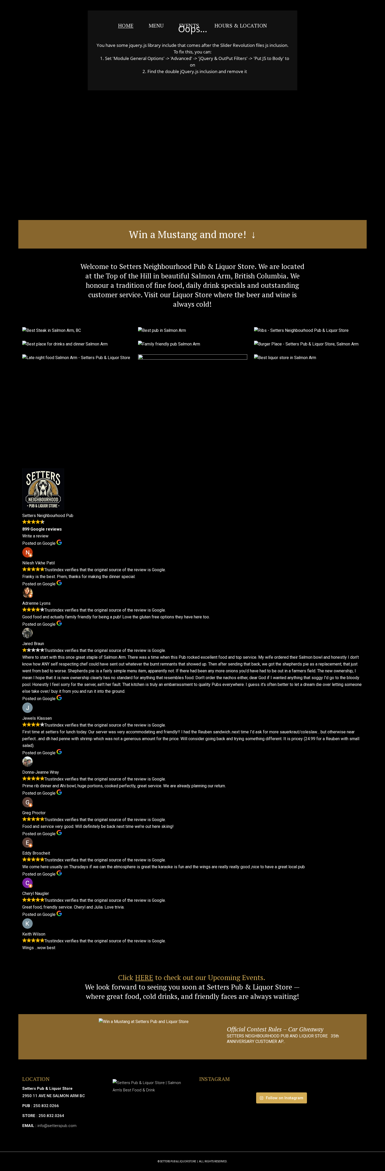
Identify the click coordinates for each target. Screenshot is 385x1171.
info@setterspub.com (56, 1125)
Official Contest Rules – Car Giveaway (275, 1029)
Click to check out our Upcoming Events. (192, 977)
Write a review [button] (35, 536)
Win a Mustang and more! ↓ (192, 234)
